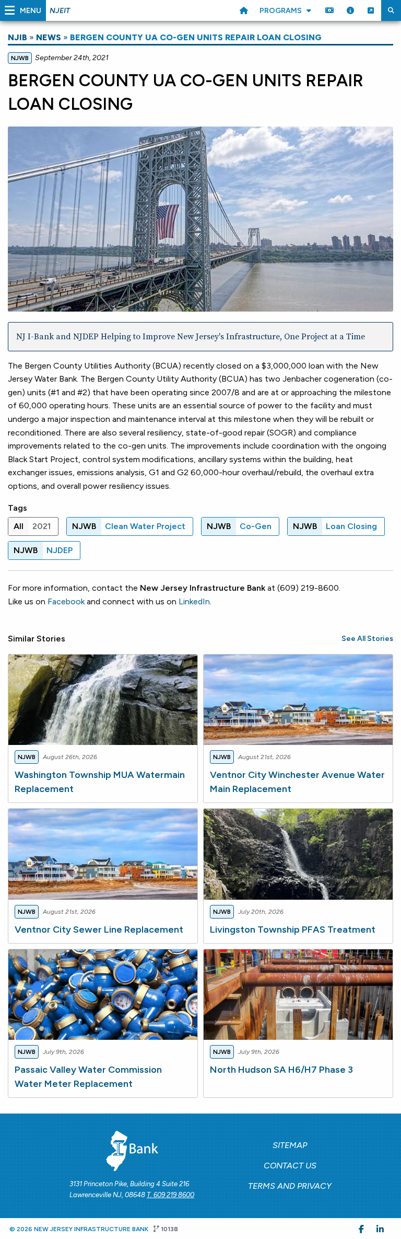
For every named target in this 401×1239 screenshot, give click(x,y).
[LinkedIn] (380, 1228)
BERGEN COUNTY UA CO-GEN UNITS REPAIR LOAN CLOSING (196, 37)
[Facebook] (361, 1228)
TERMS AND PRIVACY (290, 1186)
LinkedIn (194, 601)
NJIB (17, 37)
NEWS (48, 37)
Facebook (66, 601)
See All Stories (367, 638)
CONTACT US (290, 1166)
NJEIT (60, 10)
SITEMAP (290, 1145)
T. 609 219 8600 (170, 1195)
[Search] (391, 10)
